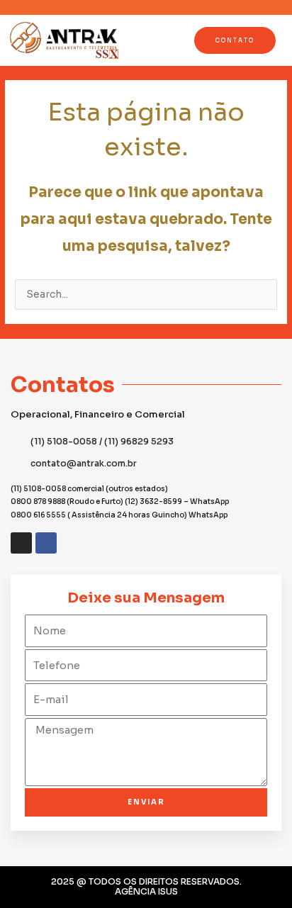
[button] (138, 40)
